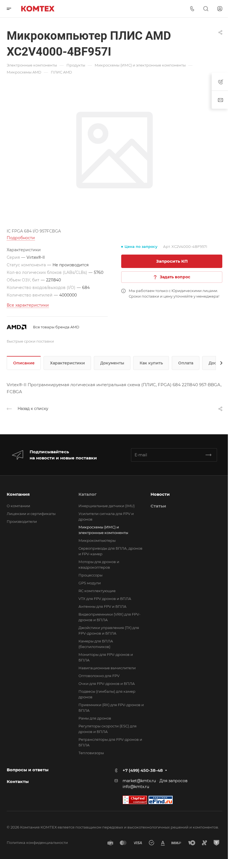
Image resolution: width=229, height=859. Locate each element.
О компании (18, 506)
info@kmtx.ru (136, 786)
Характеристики (67, 363)
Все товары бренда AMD (56, 327)
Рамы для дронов (94, 718)
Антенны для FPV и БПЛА (102, 606)
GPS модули (89, 583)
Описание (24, 363)
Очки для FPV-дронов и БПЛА (106, 683)
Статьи (158, 506)
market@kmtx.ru (139, 780)
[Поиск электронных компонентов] (160, 799)
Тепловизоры (91, 753)
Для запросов (173, 780)
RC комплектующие (97, 591)
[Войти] (219, 8)
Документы (112, 363)
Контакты (18, 781)
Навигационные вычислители (107, 668)
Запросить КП (172, 261)
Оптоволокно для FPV (99, 675)
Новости (160, 494)
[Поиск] (205, 8)
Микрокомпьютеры (97, 540)
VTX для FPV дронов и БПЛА (104, 598)
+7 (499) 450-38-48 (143, 770)
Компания (18, 494)
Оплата (185, 363)
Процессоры (90, 575)
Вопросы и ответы (28, 769)
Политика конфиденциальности (37, 842)
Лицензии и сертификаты (31, 513)
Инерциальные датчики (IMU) (106, 506)
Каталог (87, 494)
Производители (22, 521)
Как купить (151, 363)
